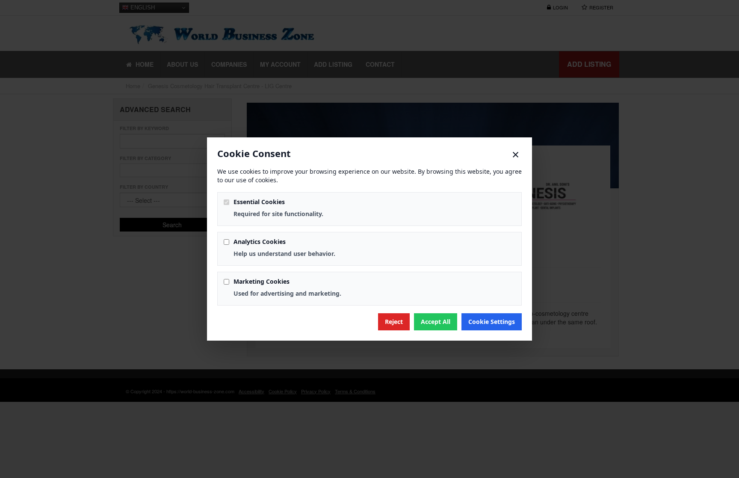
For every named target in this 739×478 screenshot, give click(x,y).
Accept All (435, 322)
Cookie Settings (491, 322)
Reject (394, 322)
